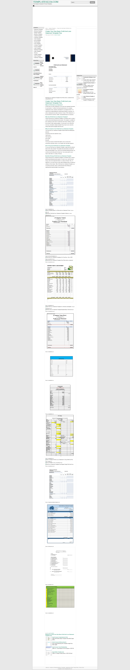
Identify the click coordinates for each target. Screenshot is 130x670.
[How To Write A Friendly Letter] (49, 655)
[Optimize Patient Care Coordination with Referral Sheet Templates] (37, 77)
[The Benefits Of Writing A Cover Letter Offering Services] (79, 80)
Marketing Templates (38, 49)
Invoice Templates (38, 46)
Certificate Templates (38, 37)
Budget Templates (37, 32)
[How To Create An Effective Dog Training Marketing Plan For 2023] (48, 645)
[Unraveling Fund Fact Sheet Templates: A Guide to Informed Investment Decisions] (37, 69)
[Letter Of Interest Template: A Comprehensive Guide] (79, 99)
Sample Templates (52, 28)
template (52, 633)
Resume (36, 52)
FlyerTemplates (37, 42)
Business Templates (38, 34)
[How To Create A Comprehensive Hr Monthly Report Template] (49, 640)
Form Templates (37, 43)
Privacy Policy (76, 667)
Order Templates (37, 51)
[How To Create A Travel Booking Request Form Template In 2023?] (49, 650)
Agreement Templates (38, 29)
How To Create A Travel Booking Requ (59, 647)
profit (50, 633)
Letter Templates (37, 48)
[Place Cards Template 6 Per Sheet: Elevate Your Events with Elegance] (37, 83)
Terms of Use (81, 667)
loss (48, 633)
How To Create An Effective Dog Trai (59, 642)
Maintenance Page (69, 667)
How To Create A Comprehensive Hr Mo (60, 637)
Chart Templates (37, 38)
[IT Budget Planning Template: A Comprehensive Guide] (80, 84)
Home (46, 28)
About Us (47, 667)
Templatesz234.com (45, 1)
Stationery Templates (38, 57)
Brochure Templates (38, 31)
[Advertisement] (65, 16)
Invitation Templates (38, 45)
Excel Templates (37, 40)
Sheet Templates (37, 55)
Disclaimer (63, 667)
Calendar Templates (38, 35)
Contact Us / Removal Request (55, 667)
